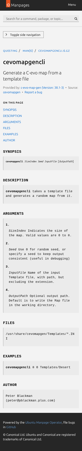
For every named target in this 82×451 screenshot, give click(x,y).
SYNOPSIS (9, 109)
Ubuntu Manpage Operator (43, 422)
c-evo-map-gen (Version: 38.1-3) (42, 87)
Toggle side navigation (24, 34)
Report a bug (33, 92)
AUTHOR (9, 140)
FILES (6, 128)
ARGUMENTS (12, 122)
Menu (72, 4)
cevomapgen (11, 92)
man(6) (28, 50)
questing (10, 50)
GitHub (11, 427)
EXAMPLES (10, 134)
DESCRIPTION (12, 115)
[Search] (76, 19)
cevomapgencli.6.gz (54, 50)
